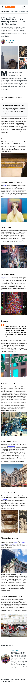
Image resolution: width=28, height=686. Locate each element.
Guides (5, 678)
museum (5, 185)
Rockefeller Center (5, 277)
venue (11, 387)
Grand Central (11, 446)
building (5, 499)
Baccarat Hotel (13, 544)
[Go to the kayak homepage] (10, 7)
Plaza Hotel (15, 542)
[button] (2, 7)
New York (20, 678)
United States (12, 678)
